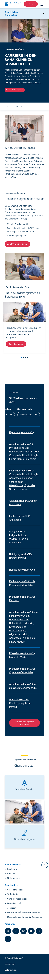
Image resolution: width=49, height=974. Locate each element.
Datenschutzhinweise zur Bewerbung (24, 912)
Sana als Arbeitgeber (17, 899)
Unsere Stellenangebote (14, 90)
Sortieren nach (24, 409)
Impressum (10, 964)
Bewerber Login (14, 903)
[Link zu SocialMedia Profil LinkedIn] (8, 931)
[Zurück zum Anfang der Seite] (44, 865)
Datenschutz (10, 970)
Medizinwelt (13, 869)
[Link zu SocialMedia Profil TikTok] (15, 931)
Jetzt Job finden (16, 344)
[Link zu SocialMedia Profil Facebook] (8, 939)
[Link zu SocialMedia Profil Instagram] (39, 931)
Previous (1, 328)
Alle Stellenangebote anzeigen (24, 722)
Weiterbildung (13, 894)
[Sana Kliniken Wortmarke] (13, 4)
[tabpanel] (24, 327)
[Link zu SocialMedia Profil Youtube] (31, 931)
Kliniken (11, 873)
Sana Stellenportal (31, 4)
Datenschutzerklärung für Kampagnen (25, 917)
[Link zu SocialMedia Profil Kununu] (23, 931)
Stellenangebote (15, 890)
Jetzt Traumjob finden (17, 244)
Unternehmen (13, 878)
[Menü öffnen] (42, 4)
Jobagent (11, 908)
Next (48, 328)
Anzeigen (6, 409)
